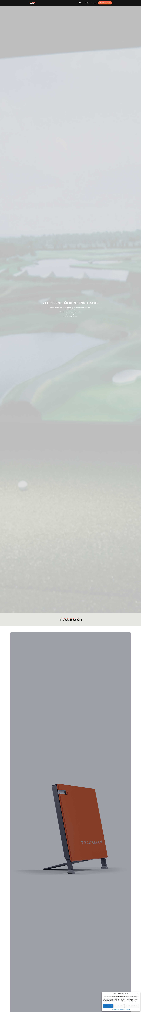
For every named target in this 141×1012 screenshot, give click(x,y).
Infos (80, 3)
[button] (138, 993)
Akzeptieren (108, 1006)
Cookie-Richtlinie (115, 1009)
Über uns (93, 3)
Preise (87, 3)
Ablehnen (118, 1006)
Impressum (128, 1009)
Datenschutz (122, 1009)
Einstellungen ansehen (131, 1006)
